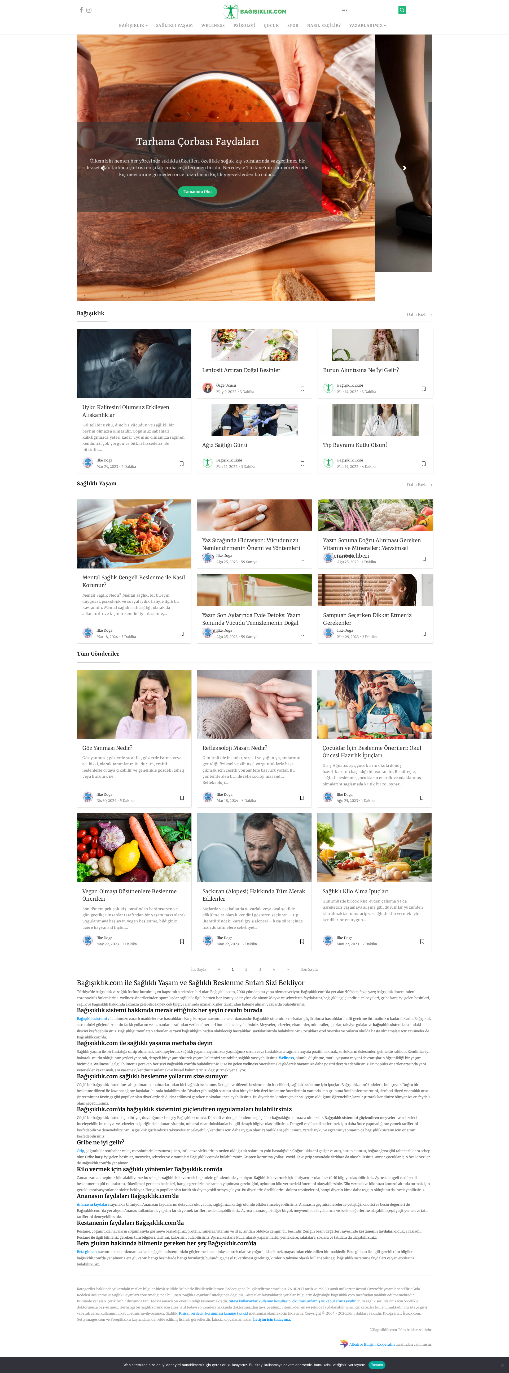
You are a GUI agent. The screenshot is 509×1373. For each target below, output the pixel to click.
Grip (80, 1121)
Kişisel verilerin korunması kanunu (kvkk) (213, 1284)
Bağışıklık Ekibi (350, 356)
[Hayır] (502, 1365)
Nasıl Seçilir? (324, 25)
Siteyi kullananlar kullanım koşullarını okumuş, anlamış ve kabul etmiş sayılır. (292, 1271)
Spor (293, 25)
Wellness (213, 25)
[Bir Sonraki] (288, 940)
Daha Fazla (419, 285)
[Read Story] (181, 436)
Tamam (377, 1365)
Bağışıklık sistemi (92, 989)
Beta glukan (87, 1222)
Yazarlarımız (366, 25)
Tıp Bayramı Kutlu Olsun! (355, 416)
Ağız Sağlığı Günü (224, 416)
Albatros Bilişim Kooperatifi (372, 1315)
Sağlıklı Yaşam (174, 25)
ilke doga (104, 431)
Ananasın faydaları (93, 1175)
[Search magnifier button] (402, 10)
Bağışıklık (131, 25)
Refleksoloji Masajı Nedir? (235, 718)
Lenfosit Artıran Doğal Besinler (241, 341)
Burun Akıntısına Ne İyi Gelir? (361, 341)
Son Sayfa (309, 940)
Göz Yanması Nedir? (107, 718)
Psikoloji (245, 25)
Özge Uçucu (226, 356)
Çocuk (271, 25)
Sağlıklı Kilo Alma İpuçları (356, 862)
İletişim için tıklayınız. (272, 1290)
